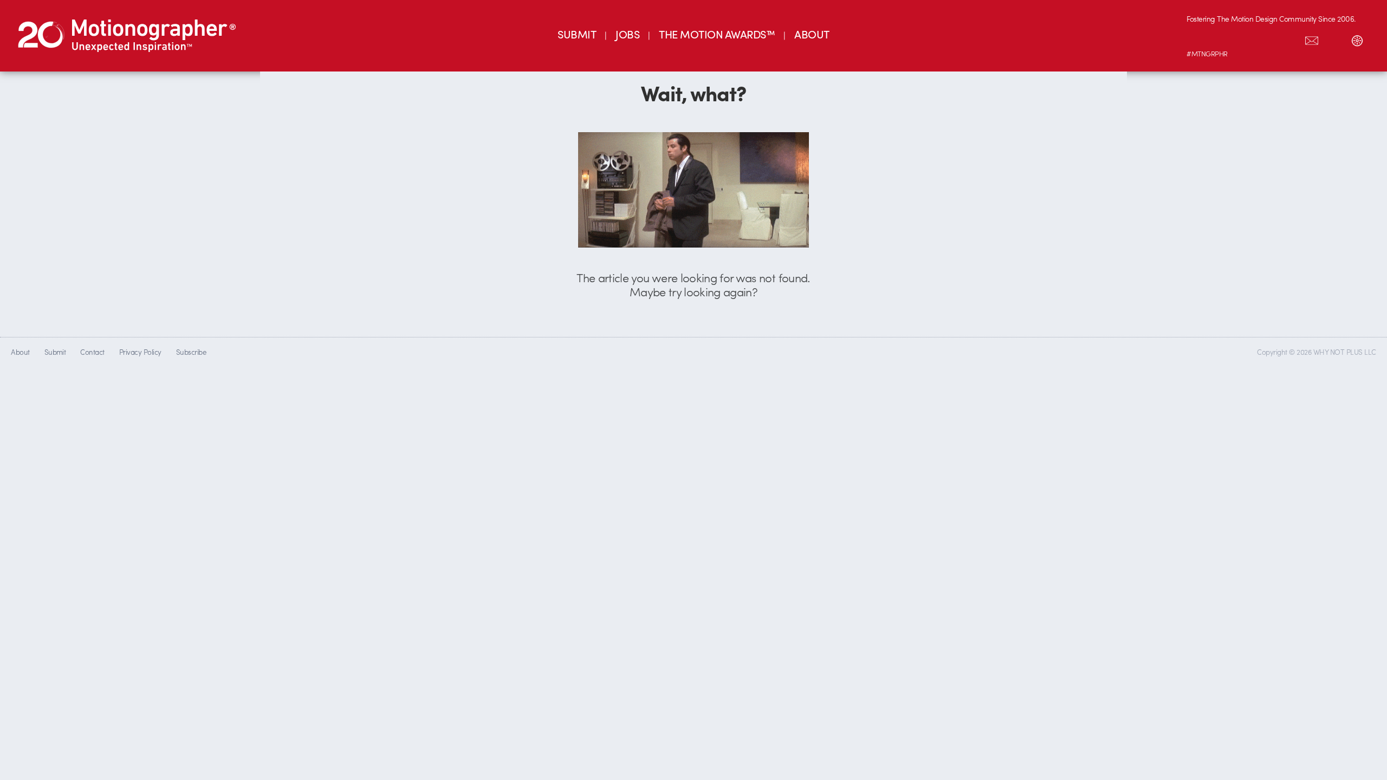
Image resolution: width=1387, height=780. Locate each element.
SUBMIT (577, 34)
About (20, 351)
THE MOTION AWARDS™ (717, 34)
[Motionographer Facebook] (1266, 38)
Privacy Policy (140, 351)
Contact (92, 351)
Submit (55, 351)
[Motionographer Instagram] (1198, 38)
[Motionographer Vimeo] (1243, 38)
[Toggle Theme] (1357, 38)
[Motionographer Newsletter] (1311, 38)
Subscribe (191, 351)
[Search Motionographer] (1334, 38)
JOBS (627, 34)
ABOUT (811, 34)
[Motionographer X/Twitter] (1289, 38)
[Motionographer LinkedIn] (1220, 38)
